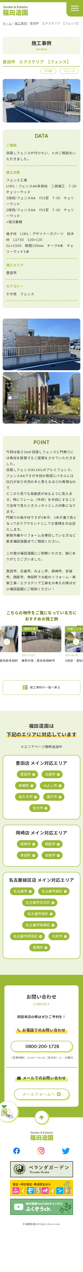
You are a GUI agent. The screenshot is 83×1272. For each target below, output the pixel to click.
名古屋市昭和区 (26, 936)
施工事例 (21, 23)
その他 (48, 71)
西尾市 (50, 844)
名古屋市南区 (37, 914)
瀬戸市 (52, 797)
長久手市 (26, 797)
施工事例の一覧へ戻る (45, 687)
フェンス (69, 71)
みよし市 (50, 785)
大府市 (57, 936)
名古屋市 (20, 891)
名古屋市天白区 (38, 902)
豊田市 (25, 774)
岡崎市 (25, 844)
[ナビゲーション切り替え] (74, 8)
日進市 (50, 774)
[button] (7, 642)
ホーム (7, 23)
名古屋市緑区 (52, 891)
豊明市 (38, 947)
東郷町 (24, 785)
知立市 (38, 808)
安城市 (50, 855)
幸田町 (25, 855)
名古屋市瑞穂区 (38, 925)
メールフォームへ (38, 1094)
